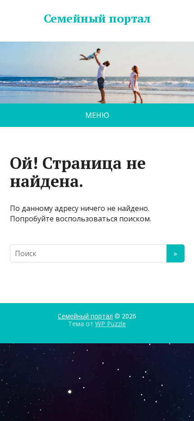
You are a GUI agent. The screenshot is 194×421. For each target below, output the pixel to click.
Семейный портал (97, 18)
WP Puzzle (110, 323)
